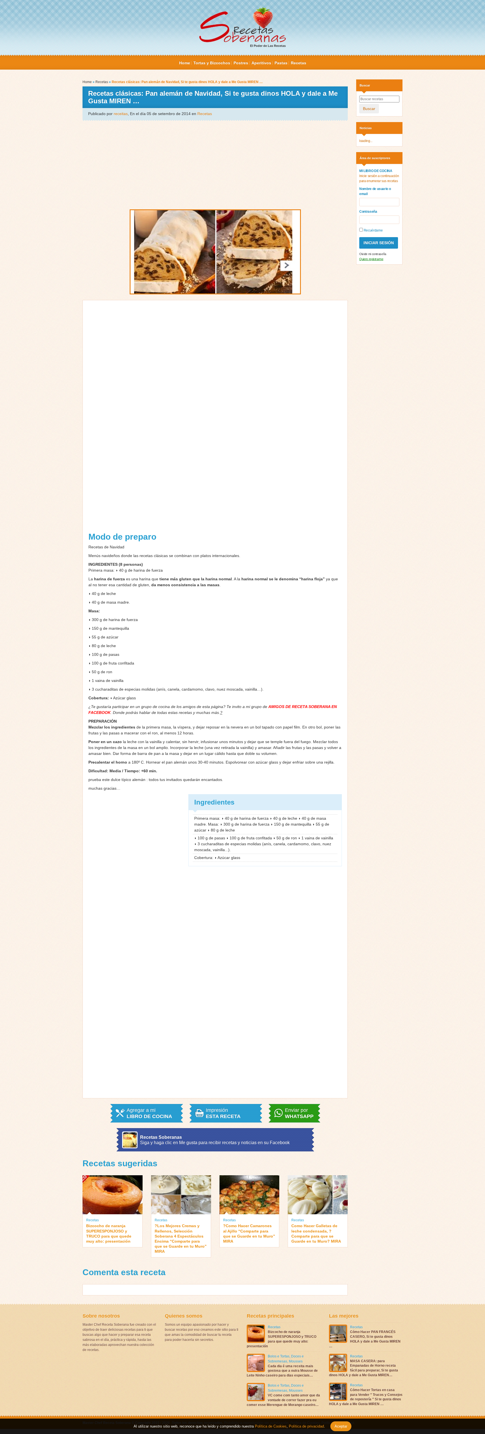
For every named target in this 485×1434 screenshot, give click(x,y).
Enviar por (299, 1113)
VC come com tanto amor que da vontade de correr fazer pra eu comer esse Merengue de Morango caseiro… (283, 1400)
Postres (241, 63)
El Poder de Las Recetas (268, 45)
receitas (121, 113)
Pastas (280, 63)
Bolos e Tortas (278, 1356)
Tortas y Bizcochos (211, 63)
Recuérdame (373, 230)
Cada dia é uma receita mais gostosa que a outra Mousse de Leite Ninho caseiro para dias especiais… (282, 1371)
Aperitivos (261, 63)
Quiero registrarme (371, 259)
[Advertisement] (215, 164)
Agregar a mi (149, 1113)
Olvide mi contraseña (372, 254)
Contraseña (368, 212)
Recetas (298, 63)
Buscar (369, 108)
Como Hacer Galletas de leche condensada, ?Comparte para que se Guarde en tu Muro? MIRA (316, 1233)
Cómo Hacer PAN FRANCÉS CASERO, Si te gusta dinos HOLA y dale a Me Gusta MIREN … (365, 1339)
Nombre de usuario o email (375, 191)
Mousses (296, 1361)
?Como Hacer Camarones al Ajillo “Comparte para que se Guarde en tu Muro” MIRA (249, 1233)
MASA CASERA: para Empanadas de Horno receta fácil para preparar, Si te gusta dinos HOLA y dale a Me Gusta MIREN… (363, 1368)
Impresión (223, 1113)
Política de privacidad (306, 1426)
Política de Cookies (271, 1426)
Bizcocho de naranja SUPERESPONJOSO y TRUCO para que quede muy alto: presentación (108, 1233)
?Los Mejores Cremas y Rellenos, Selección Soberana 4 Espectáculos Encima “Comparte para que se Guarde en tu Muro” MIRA (181, 1239)
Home (184, 63)
